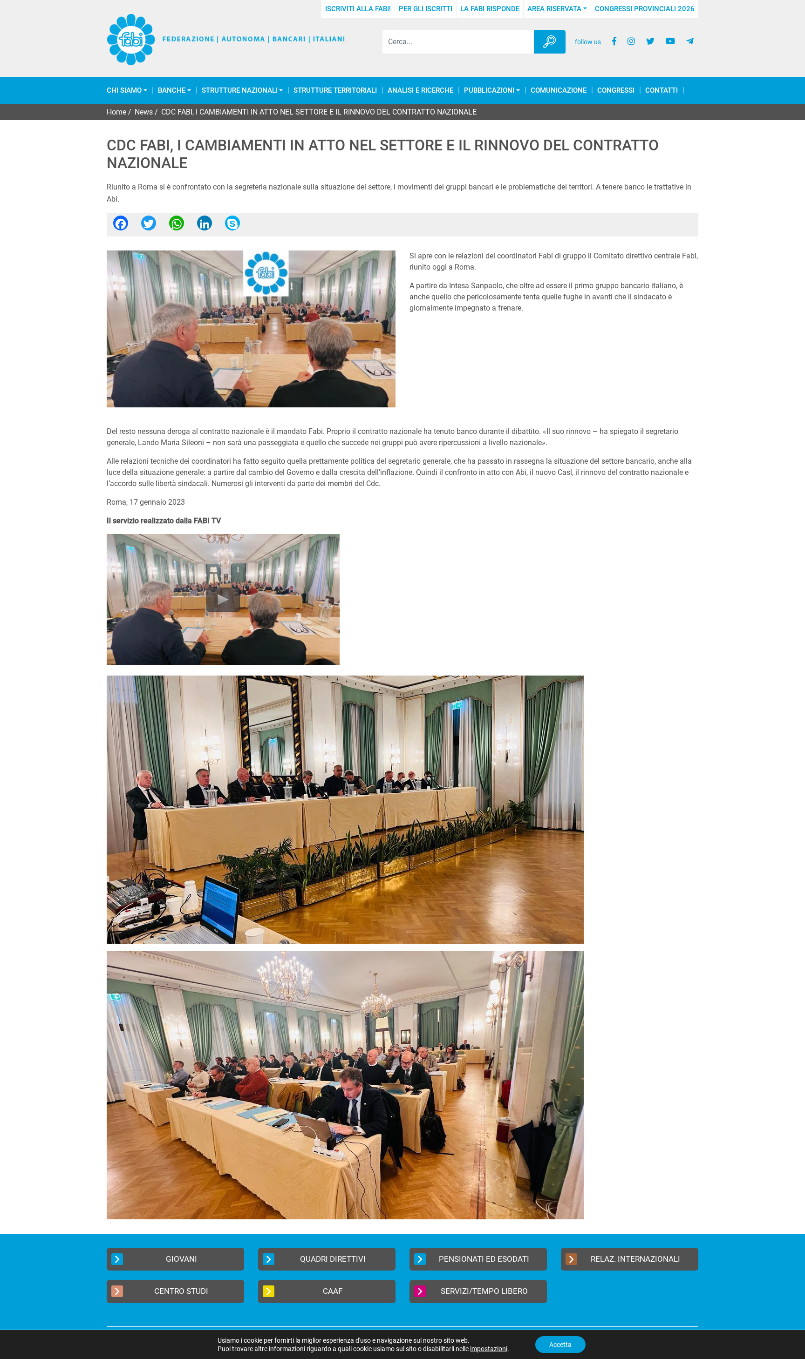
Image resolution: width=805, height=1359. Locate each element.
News (144, 112)
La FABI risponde (489, 9)
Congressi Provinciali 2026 (645, 9)
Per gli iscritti (425, 9)
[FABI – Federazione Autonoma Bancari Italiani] (226, 40)
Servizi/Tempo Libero (484, 1291)
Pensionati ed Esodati (484, 1259)
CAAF (332, 1291)
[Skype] (232, 226)
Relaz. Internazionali (635, 1259)
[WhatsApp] (176, 226)
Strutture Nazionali (240, 90)
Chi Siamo (124, 90)
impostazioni (488, 1348)
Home (116, 112)
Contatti (661, 90)
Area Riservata (554, 9)
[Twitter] (148, 226)
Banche (171, 90)
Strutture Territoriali (335, 90)
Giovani (181, 1259)
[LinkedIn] (204, 226)
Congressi (615, 90)
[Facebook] (120, 226)
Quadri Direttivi (333, 1259)
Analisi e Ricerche (420, 90)
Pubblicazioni (489, 90)
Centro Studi (181, 1291)
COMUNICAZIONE (559, 90)
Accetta (560, 1344)
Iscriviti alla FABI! (358, 9)
